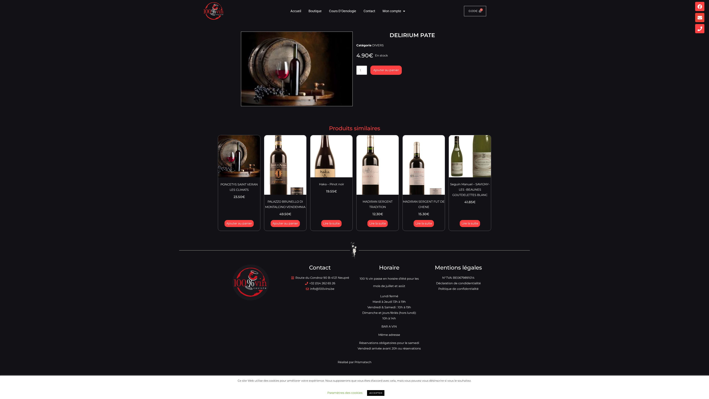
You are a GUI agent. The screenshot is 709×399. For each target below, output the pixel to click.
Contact (369, 11)
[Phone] (699, 28)
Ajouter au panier (386, 70)
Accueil (295, 11)
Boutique (315, 11)
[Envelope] (699, 17)
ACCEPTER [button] (375, 392)
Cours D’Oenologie (342, 11)
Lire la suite (331, 223)
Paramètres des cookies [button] (344, 393)
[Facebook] (699, 6)
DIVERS (378, 45)
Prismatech (362, 362)
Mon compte (392, 11)
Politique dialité (458, 289)
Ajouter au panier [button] (239, 223)
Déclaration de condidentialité (458, 283)
